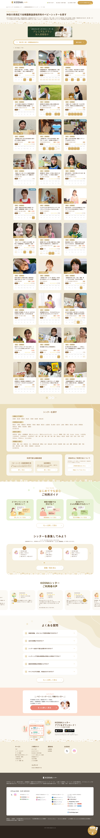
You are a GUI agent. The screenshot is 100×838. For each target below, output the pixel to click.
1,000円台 (83, 434)
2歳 (42, 436)
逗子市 (58, 424)
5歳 (51, 436)
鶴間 (71, 444)
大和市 (75, 424)
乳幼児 (67, 436)
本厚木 (26, 445)
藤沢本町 (18, 445)
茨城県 (14, 418)
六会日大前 (37, 445)
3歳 (45, 436)
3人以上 (77, 434)
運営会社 (8, 818)
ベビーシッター (39, 18)
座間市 (19, 426)
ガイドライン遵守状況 (62, 818)
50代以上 (15, 438)
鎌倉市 (38, 424)
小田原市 (48, 424)
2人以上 (72, 434)
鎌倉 (18, 444)
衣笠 (21, 444)
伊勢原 (14, 444)
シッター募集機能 (59, 541)
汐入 (30, 444)
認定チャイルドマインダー (46, 434)
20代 (75, 436)
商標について (20, 820)
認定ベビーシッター (34, 434)
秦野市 (67, 424)
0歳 (36, 436)
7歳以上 (58, 436)
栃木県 (18, 418)
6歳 (54, 436)
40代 (82, 436)
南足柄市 (24, 426)
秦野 (80, 444)
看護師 (60, 434)
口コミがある (28, 438)
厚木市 (71, 424)
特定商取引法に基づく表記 (11, 820)
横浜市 (14, 424)
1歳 (39, 436)
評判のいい (21, 438)
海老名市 (15, 426)
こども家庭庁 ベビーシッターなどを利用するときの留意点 (79, 818)
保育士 (19, 434)
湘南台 (41, 444)
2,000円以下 (23, 436)
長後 (64, 444)
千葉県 (31, 418)
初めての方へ (51, 2)
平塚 (83, 444)
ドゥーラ (56, 434)
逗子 (45, 444)
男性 (64, 434)
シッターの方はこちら (85, 2)
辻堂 (68, 444)
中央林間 (60, 444)
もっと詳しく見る (50, 680)
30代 (79, 436)
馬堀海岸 (31, 445)
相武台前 (50, 444)
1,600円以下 (16, 436)
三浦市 (62, 424)
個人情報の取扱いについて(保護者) (39, 818)
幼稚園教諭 (25, 434)
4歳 (48, 436)
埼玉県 (27, 418)
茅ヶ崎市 (53, 424)
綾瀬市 (29, 426)
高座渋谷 (26, 444)
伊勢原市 (81, 424)
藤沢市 (42, 424)
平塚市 (34, 424)
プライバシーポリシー (52, 818)
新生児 (63, 436)
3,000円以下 (31, 436)
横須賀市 (29, 424)
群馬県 (23, 418)
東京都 (36, 418)
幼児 (71, 436)
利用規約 (13, 818)
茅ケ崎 (55, 444)
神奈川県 (41, 418)
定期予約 (15, 434)
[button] (42, 562)
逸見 (22, 445)
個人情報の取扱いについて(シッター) (24, 818)
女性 (68, 434)
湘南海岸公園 (36, 444)
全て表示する (16, 428)
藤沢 (14, 445)
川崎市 (18, 424)
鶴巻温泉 (75, 444)
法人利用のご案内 (72, 2)
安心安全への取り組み (61, 2)
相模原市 (23, 424)
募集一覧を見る (50, 568)
